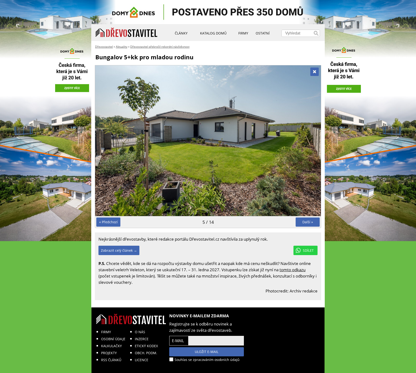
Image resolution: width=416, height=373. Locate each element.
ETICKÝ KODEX (146, 346)
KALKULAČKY (111, 346)
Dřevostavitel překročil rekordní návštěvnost (159, 47)
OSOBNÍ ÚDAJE (113, 339)
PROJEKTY (109, 353)
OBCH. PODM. (146, 353)
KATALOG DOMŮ (213, 33)
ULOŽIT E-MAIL (206, 351)
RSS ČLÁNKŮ (111, 360)
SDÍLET (308, 250)
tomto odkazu (293, 269)
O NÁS (140, 332)
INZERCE (142, 339)
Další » (307, 222)
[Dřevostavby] (126, 32)
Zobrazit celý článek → (119, 250)
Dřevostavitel (104, 47)
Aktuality (121, 47)
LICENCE (141, 360)
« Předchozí (108, 222)
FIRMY (106, 332)
